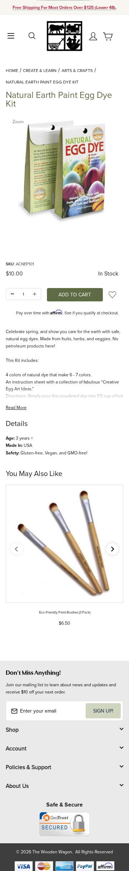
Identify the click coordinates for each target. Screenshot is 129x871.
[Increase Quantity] (34, 294)
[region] (64, 242)
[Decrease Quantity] (12, 294)
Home (12, 70)
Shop (12, 729)
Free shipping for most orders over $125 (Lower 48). (64, 7)
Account (16, 748)
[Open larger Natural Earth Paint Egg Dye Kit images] (64, 170)
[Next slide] (112, 549)
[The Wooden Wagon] (64, 35)
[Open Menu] (11, 35)
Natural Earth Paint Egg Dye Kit (42, 82)
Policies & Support (28, 767)
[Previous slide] (16, 549)
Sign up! (103, 710)
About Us (17, 786)
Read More (16, 407)
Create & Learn (40, 70)
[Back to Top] (110, 831)
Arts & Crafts (77, 70)
